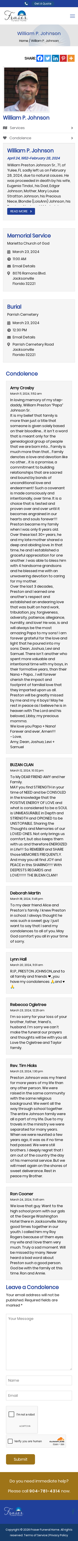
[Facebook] (39, 58)
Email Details (24, 266)
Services (17, 127)
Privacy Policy (58, 1535)
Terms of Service (35, 1535)
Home (24, 40)
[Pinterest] (63, 58)
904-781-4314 (44, 1491)
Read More (19, 211)
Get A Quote (42, 4)
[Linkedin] (55, 58)
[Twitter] (47, 58)
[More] (71, 58)
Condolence (20, 137)
